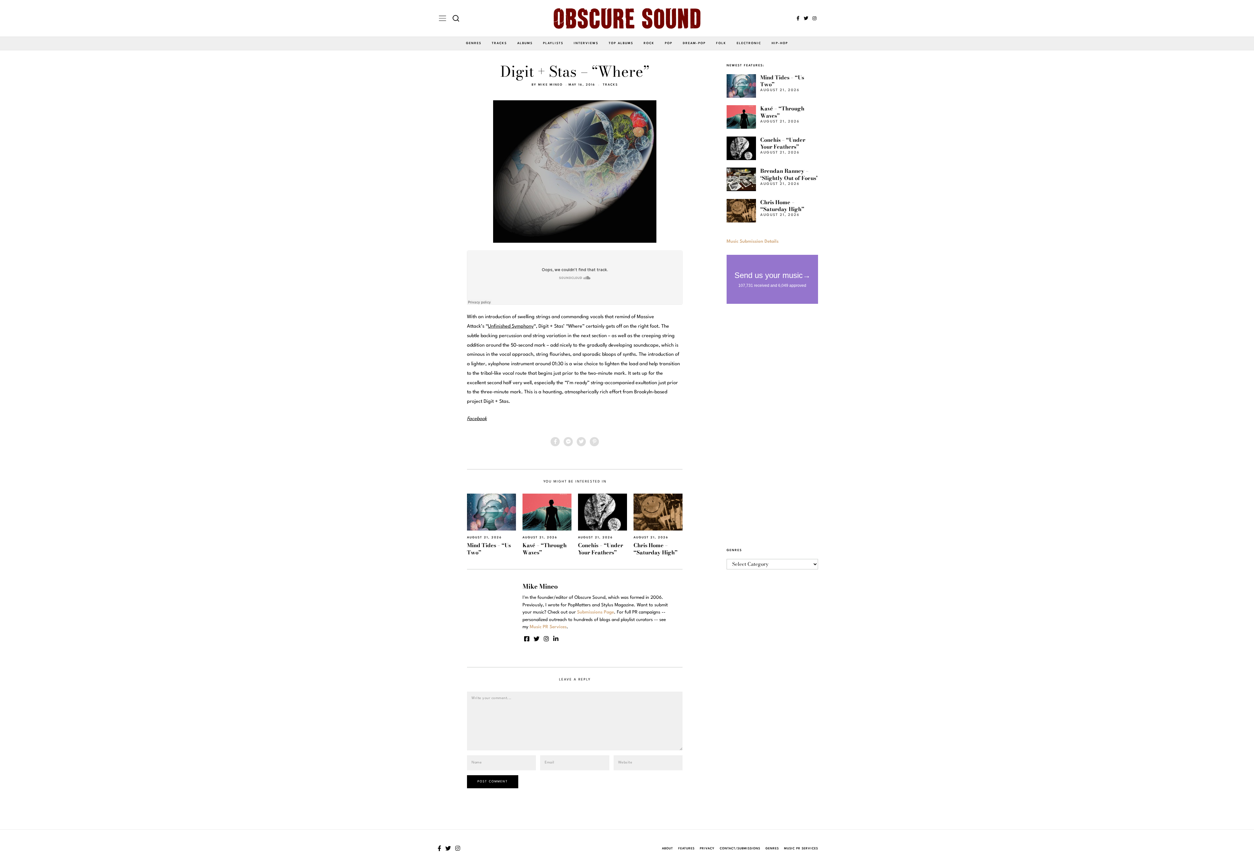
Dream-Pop (694, 43)
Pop (668, 43)
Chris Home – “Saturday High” (656, 548)
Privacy (707, 848)
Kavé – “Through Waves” (544, 548)
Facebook (477, 419)
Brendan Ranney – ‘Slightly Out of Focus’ (789, 174)
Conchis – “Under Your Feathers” (600, 548)
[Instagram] (814, 18)
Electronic (749, 43)
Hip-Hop (780, 43)
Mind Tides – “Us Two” (489, 548)
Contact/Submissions (740, 848)
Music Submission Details (753, 241)
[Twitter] (806, 18)
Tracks (499, 43)
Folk (721, 43)
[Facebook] (798, 18)
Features (686, 848)
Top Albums (621, 43)
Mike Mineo (550, 84)
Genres (473, 43)
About (667, 848)
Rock (649, 43)
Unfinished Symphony (511, 326)
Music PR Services (801, 848)
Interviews (586, 43)
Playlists (553, 43)
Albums (525, 43)
